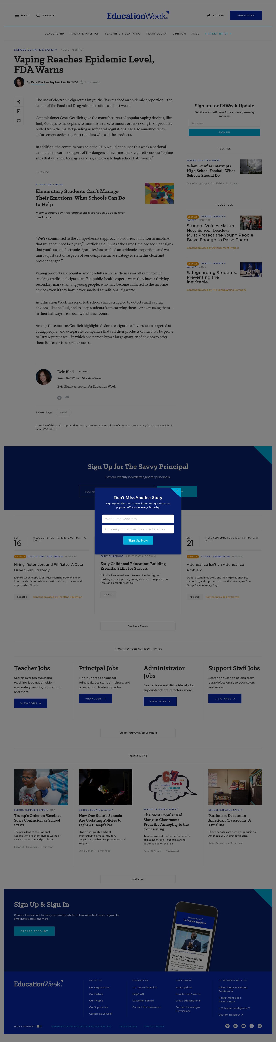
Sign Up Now (138, 540)
